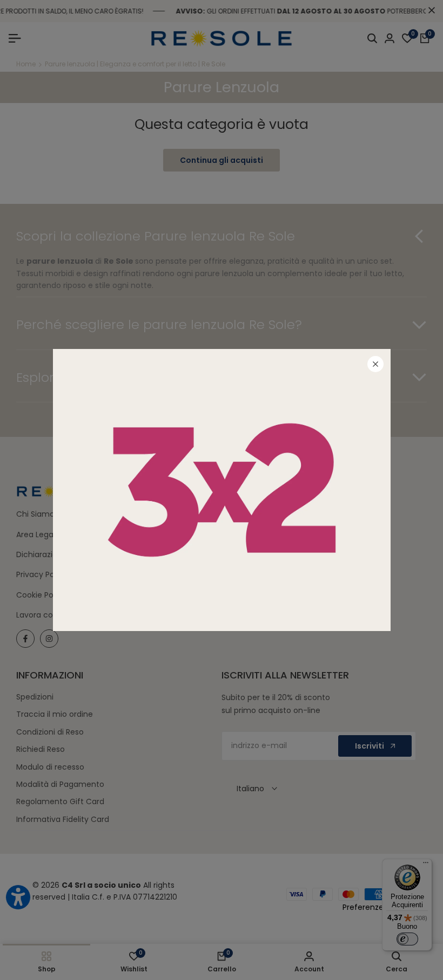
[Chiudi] (375, 364)
